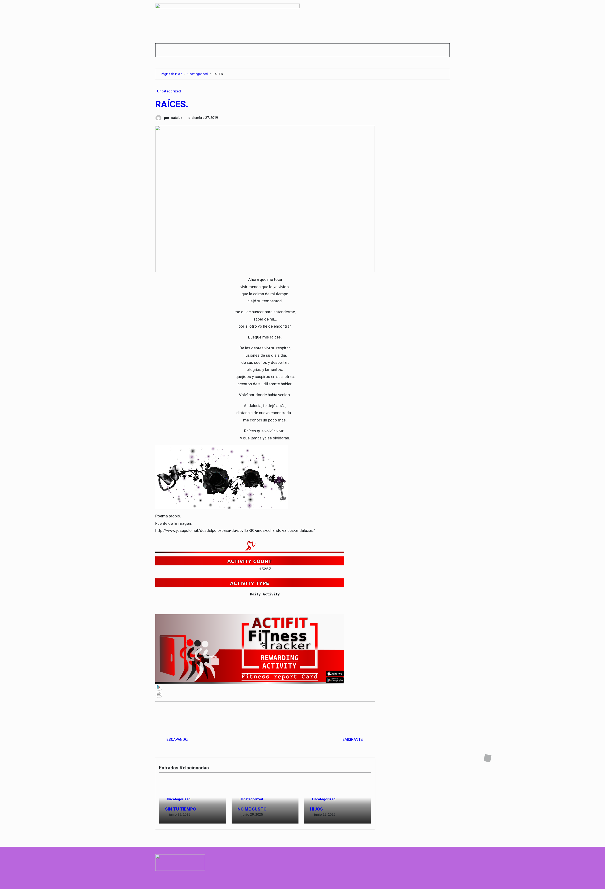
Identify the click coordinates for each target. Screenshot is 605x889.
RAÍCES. (171, 104)
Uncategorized (169, 91)
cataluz (176, 118)
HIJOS (316, 809)
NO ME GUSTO (252, 809)
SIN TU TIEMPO (180, 809)
